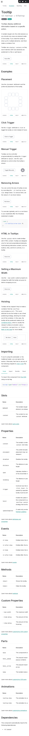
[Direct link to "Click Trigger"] (15, 122)
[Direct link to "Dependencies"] (19, 717)
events (14, 562)
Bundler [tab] (17, 371)
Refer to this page (6, 329)
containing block (6, 322)
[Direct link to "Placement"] (13, 79)
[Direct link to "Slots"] (8, 395)
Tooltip (5, 5)
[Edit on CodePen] (24, 63)
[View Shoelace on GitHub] (20, 1)
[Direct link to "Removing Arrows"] (20, 183)
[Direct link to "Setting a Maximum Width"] (8, 273)
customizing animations (19, 710)
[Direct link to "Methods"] (12, 569)
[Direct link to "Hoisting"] (11, 301)
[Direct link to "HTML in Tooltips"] (19, 233)
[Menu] (1, 1)
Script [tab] (4, 371)
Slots (25, 5)
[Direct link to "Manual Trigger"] (18, 149)
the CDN (23, 377)
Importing (19, 5)
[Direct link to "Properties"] (14, 431)
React (17, 63)
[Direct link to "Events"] (10, 528)
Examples (11, 5)
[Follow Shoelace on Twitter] (22, 1)
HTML (11, 63)
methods (15, 593)
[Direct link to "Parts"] (8, 641)
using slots (15, 424)
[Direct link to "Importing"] (13, 351)
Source (4, 63)
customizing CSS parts (19, 679)
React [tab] (24, 371)
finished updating (21, 512)
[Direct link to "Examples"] (13, 71)
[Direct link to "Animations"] (15, 686)
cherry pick (20, 364)
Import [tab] (10, 371)
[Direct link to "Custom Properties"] (24, 600)
